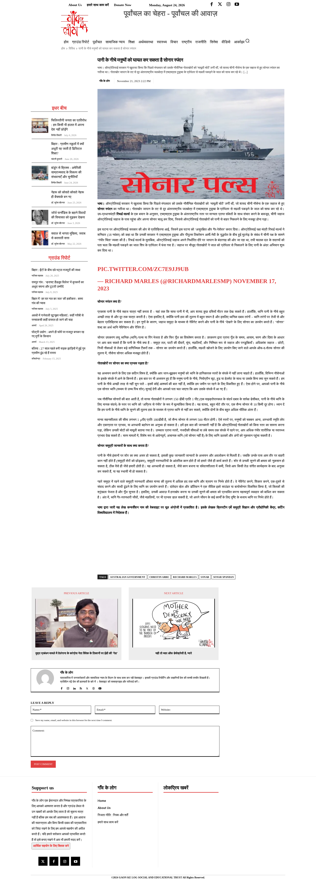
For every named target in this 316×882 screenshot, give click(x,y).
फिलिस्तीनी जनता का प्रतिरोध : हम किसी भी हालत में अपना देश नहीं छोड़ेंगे (68, 124)
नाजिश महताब (37, 275)
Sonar (205, 572)
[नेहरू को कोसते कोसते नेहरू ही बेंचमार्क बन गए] (40, 196)
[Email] (280, 80)
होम (63, 48)
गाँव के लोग (104, 80)
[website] (93, 683)
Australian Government (127, 572)
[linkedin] (74, 683)
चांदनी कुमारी (56, 159)
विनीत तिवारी (56, 135)
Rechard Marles (185, 572)
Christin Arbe (159, 572)
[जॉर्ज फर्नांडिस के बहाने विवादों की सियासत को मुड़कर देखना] (40, 217)
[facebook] (61, 683)
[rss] (80, 683)
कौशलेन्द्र (36, 358)
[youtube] (100, 683)
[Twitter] (264, 80)
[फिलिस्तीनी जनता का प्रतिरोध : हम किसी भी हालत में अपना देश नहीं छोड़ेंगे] (40, 125)
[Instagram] (64, 856)
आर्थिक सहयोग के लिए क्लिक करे (51, 841)
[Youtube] (75, 856)
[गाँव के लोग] (47, 675)
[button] (249, 40)
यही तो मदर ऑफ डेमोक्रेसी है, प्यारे (173, 648)
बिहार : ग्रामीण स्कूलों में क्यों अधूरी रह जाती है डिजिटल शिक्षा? (67, 148)
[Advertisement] (59, 81)
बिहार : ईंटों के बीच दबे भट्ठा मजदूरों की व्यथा (56, 270)
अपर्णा (34, 325)
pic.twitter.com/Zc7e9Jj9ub (143, 264)
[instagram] (68, 683)
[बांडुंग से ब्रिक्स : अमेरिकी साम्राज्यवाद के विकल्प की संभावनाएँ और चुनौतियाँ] (40, 173)
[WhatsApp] (272, 80)
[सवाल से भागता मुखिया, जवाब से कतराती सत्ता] (40, 238)
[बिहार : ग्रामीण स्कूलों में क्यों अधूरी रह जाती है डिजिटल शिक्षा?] (40, 149)
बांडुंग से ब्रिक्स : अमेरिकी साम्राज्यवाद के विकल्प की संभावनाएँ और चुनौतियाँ (66, 172)
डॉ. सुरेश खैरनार (58, 202)
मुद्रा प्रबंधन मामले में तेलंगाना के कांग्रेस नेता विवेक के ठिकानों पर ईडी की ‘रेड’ (76, 648)
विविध (72, 48)
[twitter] (87, 683)
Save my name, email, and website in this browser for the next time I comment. (73, 715)
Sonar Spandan (223, 572)
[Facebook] (255, 80)
